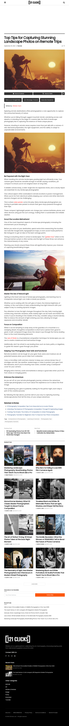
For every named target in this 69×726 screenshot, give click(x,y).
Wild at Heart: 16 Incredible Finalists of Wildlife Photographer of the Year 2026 (26, 607)
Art (6, 687)
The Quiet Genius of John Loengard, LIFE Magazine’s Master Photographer (25, 610)
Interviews (8, 697)
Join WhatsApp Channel (31, 100)
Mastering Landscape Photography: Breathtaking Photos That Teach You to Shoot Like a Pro (18, 470)
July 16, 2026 (17, 544)
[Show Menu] (5, 2)
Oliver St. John (40, 472)
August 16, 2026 (49, 472)
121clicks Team (17, 106)
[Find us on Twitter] (9, 656)
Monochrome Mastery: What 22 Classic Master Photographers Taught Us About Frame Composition (17, 505)
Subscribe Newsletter (47, 100)
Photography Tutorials (11, 421)
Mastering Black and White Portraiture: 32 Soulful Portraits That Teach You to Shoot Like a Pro (50, 572)
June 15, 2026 (49, 544)
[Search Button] (64, 2)
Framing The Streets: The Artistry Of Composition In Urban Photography (31, 412)
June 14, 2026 (17, 577)
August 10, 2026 (17, 510)
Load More (34, 584)
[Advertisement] (34, 19)
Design (7, 692)
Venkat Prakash (9, 475)
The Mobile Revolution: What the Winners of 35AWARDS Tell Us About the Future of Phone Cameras (50, 539)
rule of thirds (11, 338)
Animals (7, 684)
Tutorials (19, 46)
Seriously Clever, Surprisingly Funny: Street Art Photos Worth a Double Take (26, 613)
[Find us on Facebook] (5, 656)
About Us (7, 712)
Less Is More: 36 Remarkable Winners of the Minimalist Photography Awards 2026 (27, 616)
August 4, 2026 (49, 508)
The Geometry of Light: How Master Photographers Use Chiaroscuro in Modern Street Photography (18, 572)
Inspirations (9, 464)
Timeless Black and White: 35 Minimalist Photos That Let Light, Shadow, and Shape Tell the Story (49, 503)
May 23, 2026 (48, 577)
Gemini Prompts (53, 712)
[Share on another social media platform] (63, 93)
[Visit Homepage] (34, 2)
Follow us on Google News (12, 100)
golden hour (49, 237)
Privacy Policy (28, 712)
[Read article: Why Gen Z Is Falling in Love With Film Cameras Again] (50, 455)
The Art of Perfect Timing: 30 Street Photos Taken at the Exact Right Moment (18, 539)
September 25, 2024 (9, 46)
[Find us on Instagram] (11, 656)
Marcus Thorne (40, 544)
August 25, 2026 (18, 475)
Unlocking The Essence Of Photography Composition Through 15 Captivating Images (35, 409)
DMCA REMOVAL (17, 712)
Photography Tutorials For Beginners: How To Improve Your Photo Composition (33, 415)
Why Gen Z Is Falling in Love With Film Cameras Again (49, 469)
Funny (7, 694)
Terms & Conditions (40, 712)
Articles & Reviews (10, 689)
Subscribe (50, 595)
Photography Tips (46, 419)
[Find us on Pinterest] (14, 656)
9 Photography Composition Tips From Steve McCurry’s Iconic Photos (30, 406)
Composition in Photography (16, 419)
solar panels (18, 202)
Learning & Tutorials (33, 419)
